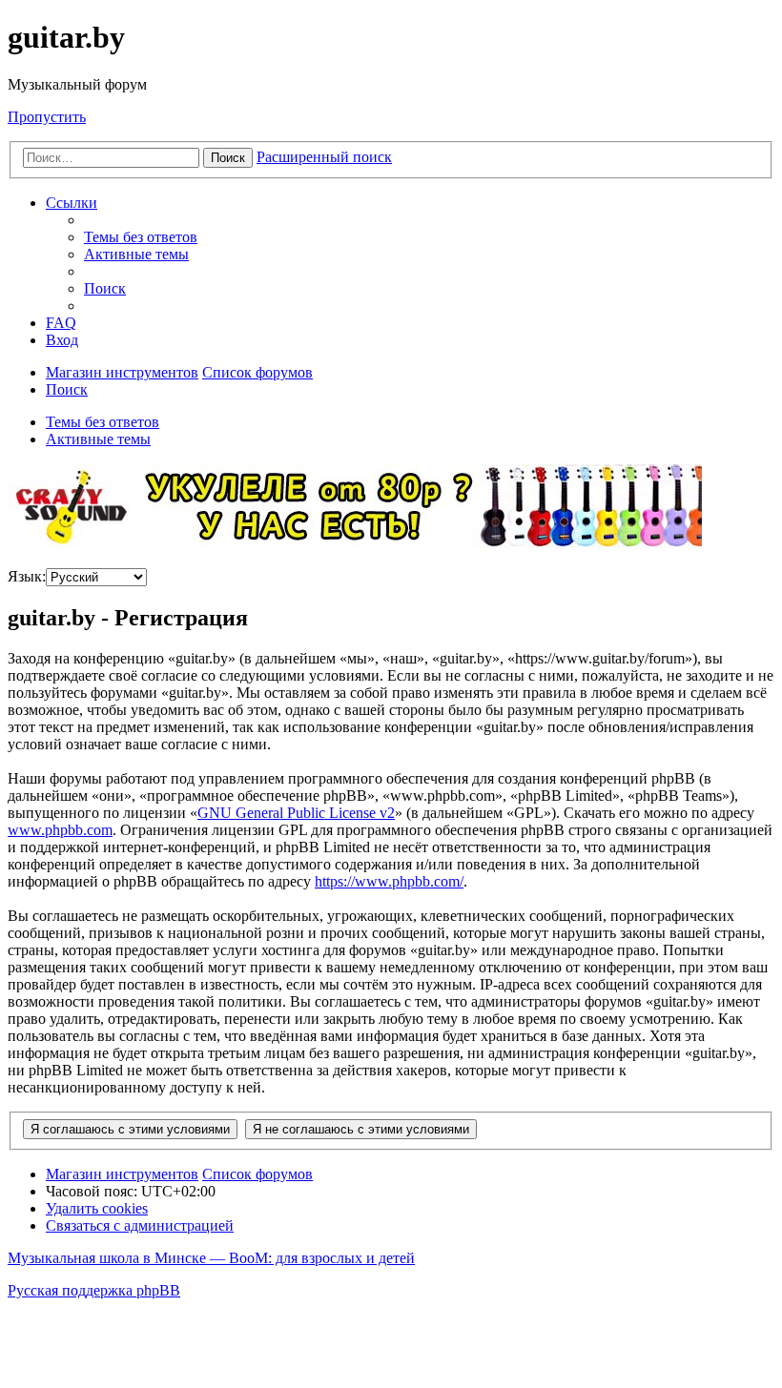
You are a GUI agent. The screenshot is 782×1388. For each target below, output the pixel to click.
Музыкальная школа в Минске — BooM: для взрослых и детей (211, 1258)
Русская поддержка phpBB (94, 1290)
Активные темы (98, 439)
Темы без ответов (102, 422)
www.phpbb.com (60, 830)
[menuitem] (140, 237)
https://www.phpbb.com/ (389, 881)
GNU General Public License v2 (296, 813)
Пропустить (47, 117)
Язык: (27, 576)
